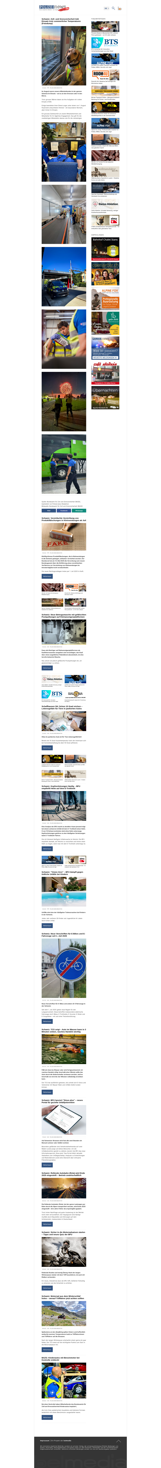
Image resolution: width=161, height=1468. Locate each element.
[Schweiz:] (64, 892)
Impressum (44, 1441)
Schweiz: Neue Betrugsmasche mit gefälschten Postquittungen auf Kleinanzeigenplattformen (64, 616)
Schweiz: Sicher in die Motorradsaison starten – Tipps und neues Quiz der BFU (63, 1233)
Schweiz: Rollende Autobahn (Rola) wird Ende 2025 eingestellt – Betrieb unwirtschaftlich (63, 1174)
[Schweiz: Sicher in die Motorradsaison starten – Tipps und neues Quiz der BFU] (64, 1252)
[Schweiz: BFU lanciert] (64, 1120)
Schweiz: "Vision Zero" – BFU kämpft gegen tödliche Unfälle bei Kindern (62, 873)
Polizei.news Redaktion (56, 87)
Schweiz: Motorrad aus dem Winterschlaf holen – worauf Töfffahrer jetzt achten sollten (63, 1297)
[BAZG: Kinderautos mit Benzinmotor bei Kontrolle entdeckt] (64, 1380)
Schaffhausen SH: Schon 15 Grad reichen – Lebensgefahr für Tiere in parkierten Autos (62, 707)
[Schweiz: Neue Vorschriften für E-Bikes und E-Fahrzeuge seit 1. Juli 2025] (64, 968)
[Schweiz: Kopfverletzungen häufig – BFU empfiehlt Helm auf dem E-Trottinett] (64, 806)
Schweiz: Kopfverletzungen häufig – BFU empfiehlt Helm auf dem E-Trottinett (61, 787)
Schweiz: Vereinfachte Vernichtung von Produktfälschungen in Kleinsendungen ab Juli (64, 519)
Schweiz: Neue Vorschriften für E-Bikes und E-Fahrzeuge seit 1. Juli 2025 (63, 935)
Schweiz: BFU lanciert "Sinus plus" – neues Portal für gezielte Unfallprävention (62, 1101)
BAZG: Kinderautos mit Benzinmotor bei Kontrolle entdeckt (61, 1359)
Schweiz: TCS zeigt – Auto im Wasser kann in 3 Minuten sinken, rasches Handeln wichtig (64, 1030)
